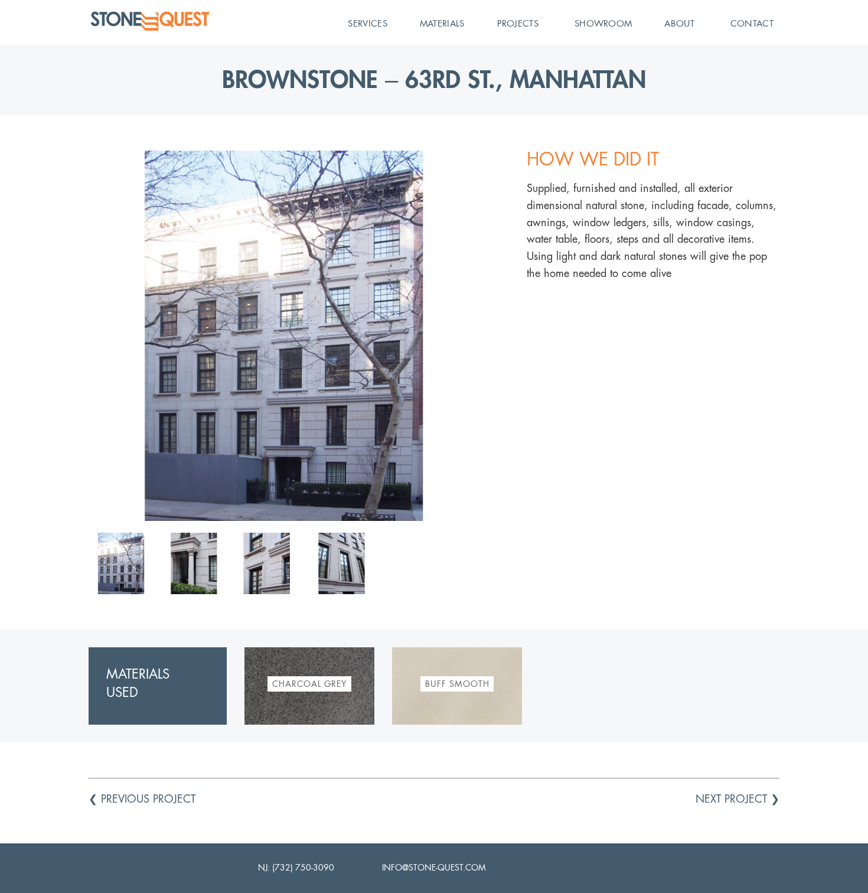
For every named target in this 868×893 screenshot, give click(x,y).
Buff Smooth (457, 684)
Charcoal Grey (309, 684)
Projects (518, 23)
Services (367, 23)
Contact (752, 23)
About (679, 23)
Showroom (603, 23)
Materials (442, 23)
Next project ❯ (737, 799)
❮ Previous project (142, 799)
